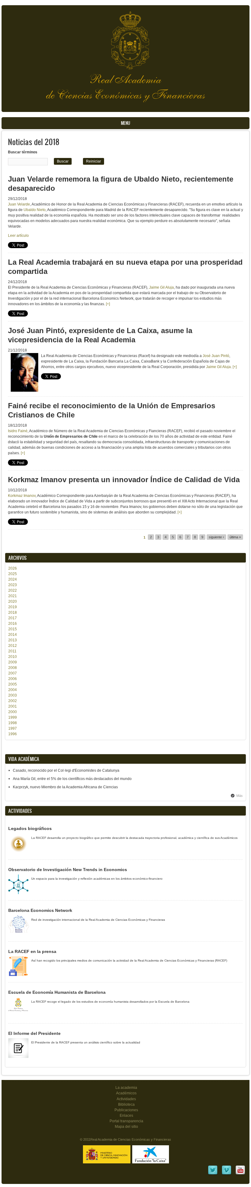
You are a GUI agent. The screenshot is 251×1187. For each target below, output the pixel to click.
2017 (12, 618)
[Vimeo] (226, 1174)
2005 (12, 684)
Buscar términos (22, 152)
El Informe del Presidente (34, 1033)
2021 (12, 596)
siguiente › (216, 537)
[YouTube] (240, 1174)
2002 (12, 701)
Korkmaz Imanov (22, 496)
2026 (12, 568)
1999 (12, 717)
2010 (12, 657)
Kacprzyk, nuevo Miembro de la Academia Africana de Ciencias (65, 787)
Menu (125, 123)
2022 (12, 590)
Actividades (126, 1099)
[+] (107, 304)
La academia (126, 1087)
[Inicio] (125, 37)
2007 (12, 673)
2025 (12, 574)
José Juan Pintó (216, 356)
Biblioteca (126, 1104)
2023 (12, 585)
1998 (12, 723)
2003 (12, 695)
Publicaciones (126, 1110)
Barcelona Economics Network (40, 910)
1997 (12, 728)
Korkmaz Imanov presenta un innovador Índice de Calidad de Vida (124, 479)
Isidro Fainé (18, 431)
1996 (12, 734)
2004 (12, 690)
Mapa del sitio (126, 1126)
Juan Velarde (19, 204)
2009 (12, 662)
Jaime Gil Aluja (161, 287)
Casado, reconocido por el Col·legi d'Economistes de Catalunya (66, 770)
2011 (12, 651)
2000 (12, 712)
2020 (12, 601)
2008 (12, 668)
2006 (12, 679)
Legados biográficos (30, 828)
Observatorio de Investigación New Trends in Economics (67, 869)
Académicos (126, 1093)
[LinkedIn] (213, 1174)
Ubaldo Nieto (34, 210)
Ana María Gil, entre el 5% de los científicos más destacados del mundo (72, 779)
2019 (12, 607)
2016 (12, 623)
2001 (12, 706)
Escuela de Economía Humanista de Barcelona (57, 992)
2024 (12, 579)
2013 (12, 640)
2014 (12, 634)
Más (239, 795)
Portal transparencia (126, 1121)
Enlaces (126, 1115)
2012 (12, 645)
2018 (12, 612)
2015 (12, 629)
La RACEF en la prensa (32, 951)
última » (235, 537)
